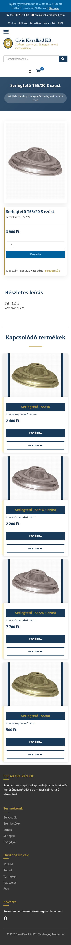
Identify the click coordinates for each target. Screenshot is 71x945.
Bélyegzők (10, 817)
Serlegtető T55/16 (35, 406)
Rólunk (23, 23)
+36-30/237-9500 (19, 15)
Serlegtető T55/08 (35, 715)
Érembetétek (11, 823)
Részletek (35, 445)
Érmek (7, 830)
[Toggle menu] (6, 32)
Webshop (22, 96)
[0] (39, 71)
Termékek (35, 23)
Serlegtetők (35, 96)
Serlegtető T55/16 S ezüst (35, 509)
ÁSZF (60, 23)
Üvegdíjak (9, 842)
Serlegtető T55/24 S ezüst (35, 612)
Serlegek (9, 836)
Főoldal (12, 23)
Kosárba (35, 254)
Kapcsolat (49, 23)
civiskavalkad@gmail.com (50, 15)
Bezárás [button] (54, 8)
